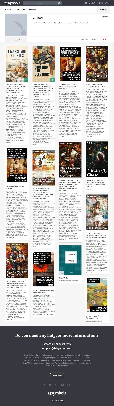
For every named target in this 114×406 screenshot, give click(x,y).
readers (94, 39)
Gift (85, 3)
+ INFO (100, 3)
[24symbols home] (12, 3)
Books (8, 9)
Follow (16, 40)
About (92, 3)
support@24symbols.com (57, 348)
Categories (20, 9)
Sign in (103, 9)
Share (106, 17)
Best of (32, 9)
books (84, 39)
